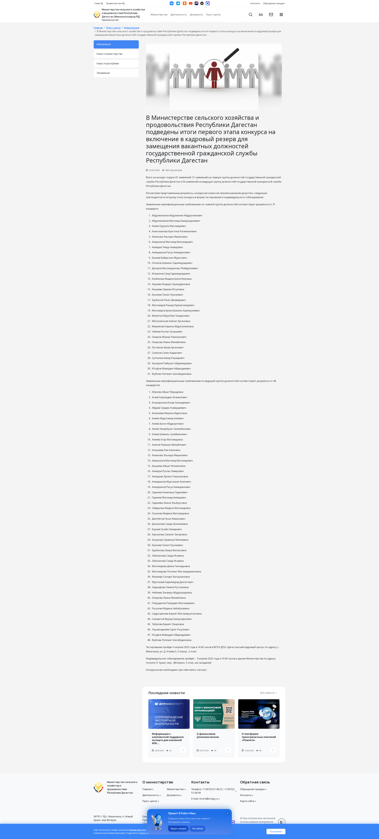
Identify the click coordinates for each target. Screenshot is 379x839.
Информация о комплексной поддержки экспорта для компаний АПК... (168, 738)
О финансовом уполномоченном (208, 735)
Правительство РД (115, 3)
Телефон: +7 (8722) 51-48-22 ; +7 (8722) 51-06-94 (212, 791)
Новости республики (108, 63)
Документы (196, 14)
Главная (98, 27)
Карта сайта (247, 801)
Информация (131, 27)
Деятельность (179, 14)
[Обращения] (271, 14)
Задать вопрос (178, 828)
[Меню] (281, 14)
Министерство (159, 14)
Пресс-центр (213, 14)
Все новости (267, 692)
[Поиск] (250, 14)
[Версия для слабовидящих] (261, 14)
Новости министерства (109, 53)
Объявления (103, 73)
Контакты (255, 3)
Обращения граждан (274, 3)
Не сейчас (197, 828)
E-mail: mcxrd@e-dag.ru (204, 798)
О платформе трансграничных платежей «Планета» (259, 737)
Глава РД (98, 3)
